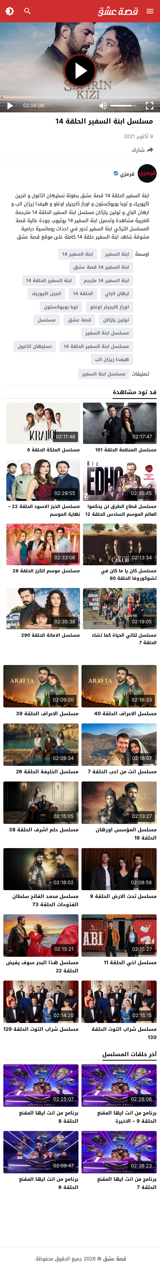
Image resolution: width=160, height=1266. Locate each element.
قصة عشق (79, 320)
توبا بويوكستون (61, 307)
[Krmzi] (147, 181)
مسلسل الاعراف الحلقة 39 (47, 713)
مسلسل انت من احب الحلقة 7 (122, 771)
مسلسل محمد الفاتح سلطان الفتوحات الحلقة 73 (45, 900)
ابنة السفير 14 (77, 254)
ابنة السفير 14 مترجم (106, 280)
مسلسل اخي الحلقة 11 (130, 962)
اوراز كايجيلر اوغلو (109, 307)
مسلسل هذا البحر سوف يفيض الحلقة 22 (42, 966)
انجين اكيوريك (46, 294)
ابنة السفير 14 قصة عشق (101, 267)
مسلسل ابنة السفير (107, 333)
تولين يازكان (116, 320)
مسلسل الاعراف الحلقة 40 (125, 713)
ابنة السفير (117, 254)
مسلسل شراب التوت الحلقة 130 (124, 1033)
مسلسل (47, 320)
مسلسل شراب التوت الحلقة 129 (41, 1029)
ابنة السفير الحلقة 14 (49, 280)
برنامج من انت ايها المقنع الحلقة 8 (49, 1117)
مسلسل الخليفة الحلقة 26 (47, 771)
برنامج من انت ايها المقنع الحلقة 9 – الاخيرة (127, 1117)
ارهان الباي (117, 294)
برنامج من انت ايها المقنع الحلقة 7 (127, 1183)
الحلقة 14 (83, 294)
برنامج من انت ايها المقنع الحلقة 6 (49, 1183)
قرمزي (127, 174)
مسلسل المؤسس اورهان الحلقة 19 (126, 834)
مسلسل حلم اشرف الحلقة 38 (44, 829)
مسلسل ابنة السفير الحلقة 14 (96, 346)
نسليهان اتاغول (34, 346)
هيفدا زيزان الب (112, 359)
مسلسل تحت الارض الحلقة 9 (123, 896)
